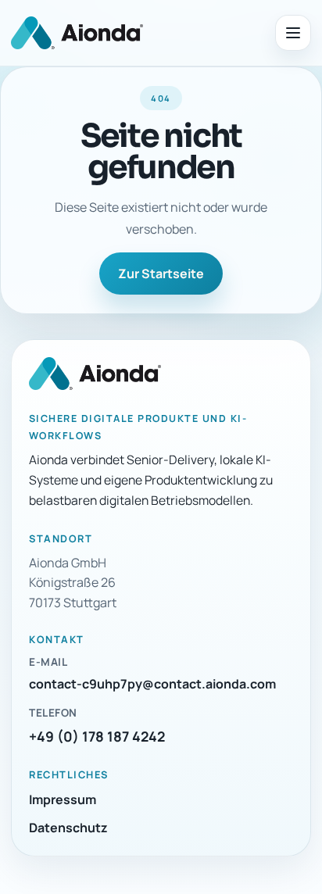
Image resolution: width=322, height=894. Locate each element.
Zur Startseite (161, 273)
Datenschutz (68, 827)
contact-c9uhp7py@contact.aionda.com (152, 683)
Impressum (62, 799)
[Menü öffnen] (293, 33)
